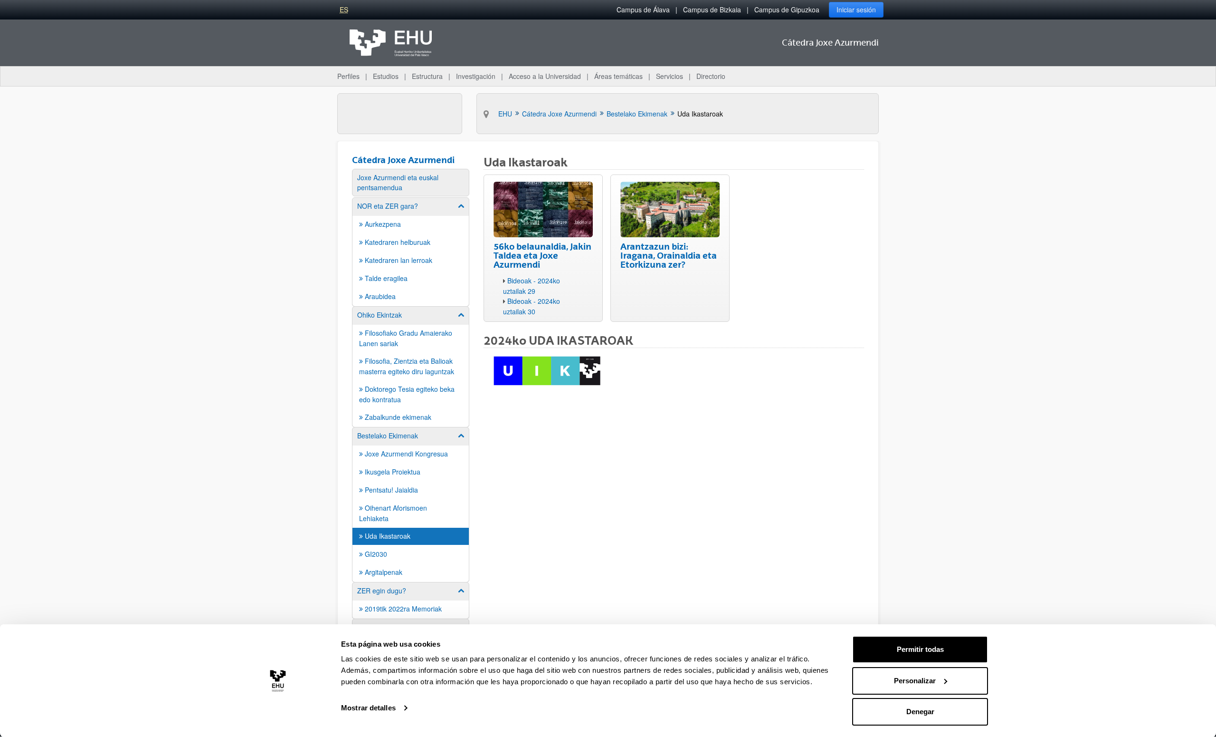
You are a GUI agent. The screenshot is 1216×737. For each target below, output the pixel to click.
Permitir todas (920, 649)
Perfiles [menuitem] (348, 76)
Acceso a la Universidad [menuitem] (545, 76)
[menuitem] (410, 182)
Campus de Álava (643, 9)
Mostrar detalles (368, 708)
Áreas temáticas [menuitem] (618, 76)
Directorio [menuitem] (710, 76)
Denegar (920, 712)
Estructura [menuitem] (427, 76)
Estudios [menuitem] (386, 76)
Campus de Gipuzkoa (786, 9)
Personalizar (915, 681)
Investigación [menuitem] (475, 76)
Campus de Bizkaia (712, 9)
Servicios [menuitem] (669, 76)
